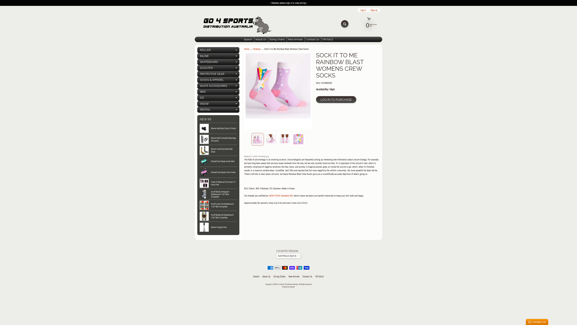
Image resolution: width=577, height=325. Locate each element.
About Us (260, 39)
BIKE (219, 92)
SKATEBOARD (219, 62)
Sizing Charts (277, 39)
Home (246, 49)
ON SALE (327, 39)
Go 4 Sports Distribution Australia (287, 284)
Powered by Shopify (288, 287)
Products (257, 49)
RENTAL (219, 110)
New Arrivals (295, 39)
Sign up (374, 10)
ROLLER (219, 50)
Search (248, 39)
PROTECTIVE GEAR (219, 74)
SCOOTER (219, 68)
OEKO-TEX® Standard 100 (281, 195)
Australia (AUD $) (287, 255)
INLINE (219, 56)
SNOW (219, 104)
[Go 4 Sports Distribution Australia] (235, 23)
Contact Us (312, 39)
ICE (219, 98)
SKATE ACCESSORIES (219, 86)
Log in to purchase (336, 100)
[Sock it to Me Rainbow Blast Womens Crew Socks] (258, 139)
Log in (363, 10)
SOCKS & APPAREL (219, 80)
